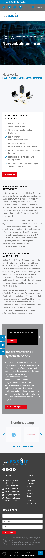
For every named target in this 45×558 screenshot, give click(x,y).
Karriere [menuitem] (30, 493)
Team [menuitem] (29, 490)
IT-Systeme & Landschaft (20, 78)
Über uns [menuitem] (30, 487)
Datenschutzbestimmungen (26, 544)
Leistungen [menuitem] (31, 481)
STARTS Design (29, 555)
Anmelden (9, 532)
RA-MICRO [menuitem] (31, 484)
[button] (40, 16)
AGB (13, 544)
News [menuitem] (29, 496)
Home (4, 78)
